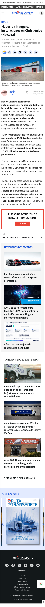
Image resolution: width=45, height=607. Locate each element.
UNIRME (22, 223)
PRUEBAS (39, 7)
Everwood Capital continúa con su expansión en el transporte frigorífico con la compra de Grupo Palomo (22, 391)
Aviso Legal (22, 581)
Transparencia (22, 584)
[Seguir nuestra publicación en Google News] (4, 52)
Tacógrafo (28, 2)
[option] (22, 521)
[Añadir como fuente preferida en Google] (41, 584)
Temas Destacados (9, 2)
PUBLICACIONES (7, 7)
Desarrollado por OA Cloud (22, 599)
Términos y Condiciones (22, 587)
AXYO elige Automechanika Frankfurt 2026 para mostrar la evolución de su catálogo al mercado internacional (21, 312)
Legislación (20, 2)
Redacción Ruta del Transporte (12, 92)
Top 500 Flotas (38, 2)
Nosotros (22, 578)
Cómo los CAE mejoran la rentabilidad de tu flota (17, 346)
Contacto (22, 575)
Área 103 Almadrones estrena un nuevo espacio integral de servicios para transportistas (22, 463)
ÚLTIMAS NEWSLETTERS (25, 7)
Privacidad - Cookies (22, 590)
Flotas (4, 22)
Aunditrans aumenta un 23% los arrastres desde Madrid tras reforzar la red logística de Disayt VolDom (22, 428)
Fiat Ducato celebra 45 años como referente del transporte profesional (20, 277)
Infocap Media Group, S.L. (25, 595)
